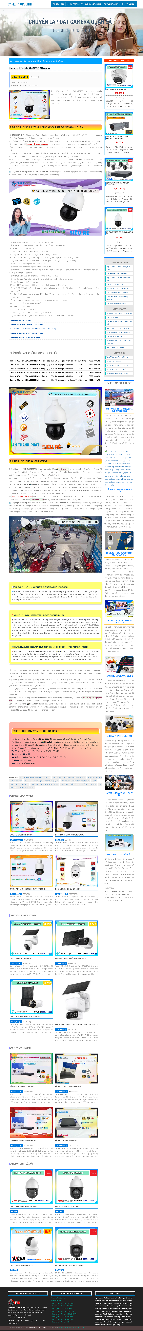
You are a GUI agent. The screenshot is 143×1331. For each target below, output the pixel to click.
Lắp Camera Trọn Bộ (75, 4)
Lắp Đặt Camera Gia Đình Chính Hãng (71, 1327)
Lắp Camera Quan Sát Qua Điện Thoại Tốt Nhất (69, 777)
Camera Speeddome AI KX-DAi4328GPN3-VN (119, 233)
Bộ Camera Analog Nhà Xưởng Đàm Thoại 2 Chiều (118, 184)
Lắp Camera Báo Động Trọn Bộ (117, 374)
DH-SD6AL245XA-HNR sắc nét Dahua (67, 889)
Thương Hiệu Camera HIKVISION (62, 1306)
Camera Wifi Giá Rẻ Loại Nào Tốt (119, 736)
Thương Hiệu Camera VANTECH (62, 1311)
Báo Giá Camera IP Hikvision (116, 303)
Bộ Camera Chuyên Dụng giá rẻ (117, 365)
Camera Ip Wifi (56, 1301)
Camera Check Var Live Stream (117, 273)
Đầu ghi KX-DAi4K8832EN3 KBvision (22, 1086)
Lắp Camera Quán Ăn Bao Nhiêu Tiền (119, 491)
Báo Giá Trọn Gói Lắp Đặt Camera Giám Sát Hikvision (119, 410)
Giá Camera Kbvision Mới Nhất (119, 854)
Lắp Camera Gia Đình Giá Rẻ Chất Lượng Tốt (35, 777)
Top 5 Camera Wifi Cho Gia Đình (117, 328)
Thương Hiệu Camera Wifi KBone (62, 1322)
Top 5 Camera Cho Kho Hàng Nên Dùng (118, 268)
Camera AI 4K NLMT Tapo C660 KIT (21, 958)
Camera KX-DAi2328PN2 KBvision (21, 835)
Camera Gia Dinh (20, 4)
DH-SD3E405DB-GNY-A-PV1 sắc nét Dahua (69, 835)
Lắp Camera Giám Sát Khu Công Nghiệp (75, 781)
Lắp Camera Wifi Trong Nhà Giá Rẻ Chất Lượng (118, 342)
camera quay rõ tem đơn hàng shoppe (117, 298)
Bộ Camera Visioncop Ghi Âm (116, 369)
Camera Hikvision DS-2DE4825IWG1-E (67, 1207)
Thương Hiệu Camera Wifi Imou (62, 1317)
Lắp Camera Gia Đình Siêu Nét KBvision (44, 784)
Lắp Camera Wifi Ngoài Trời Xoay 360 (119, 313)
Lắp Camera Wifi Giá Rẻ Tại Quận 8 (119, 676)
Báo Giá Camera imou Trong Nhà (118, 293)
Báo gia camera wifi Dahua (115, 336)
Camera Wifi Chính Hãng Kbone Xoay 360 (119, 323)
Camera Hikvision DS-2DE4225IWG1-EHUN (69, 1265)
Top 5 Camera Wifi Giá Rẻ (115, 347)
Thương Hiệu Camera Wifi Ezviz (62, 1319)
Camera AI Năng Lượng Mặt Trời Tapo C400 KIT (71, 958)
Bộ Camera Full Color (113, 361)
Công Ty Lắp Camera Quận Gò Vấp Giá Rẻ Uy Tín (42, 781)
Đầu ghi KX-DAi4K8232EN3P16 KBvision (68, 1086)
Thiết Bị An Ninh (128, 4)
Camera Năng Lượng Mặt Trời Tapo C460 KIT (25, 1017)
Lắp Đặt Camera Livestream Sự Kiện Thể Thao (119, 621)
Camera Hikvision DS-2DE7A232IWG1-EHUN (24, 1207)
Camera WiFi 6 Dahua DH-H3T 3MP (21, 1265)
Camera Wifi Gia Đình (93, 4)
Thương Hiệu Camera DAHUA (61, 1308)
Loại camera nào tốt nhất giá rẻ (117, 288)
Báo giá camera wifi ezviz (115, 284)
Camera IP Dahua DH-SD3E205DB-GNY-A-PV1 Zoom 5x (28, 889)
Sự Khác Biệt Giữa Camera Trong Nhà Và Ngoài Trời (119, 554)
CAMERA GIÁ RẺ (58, 4)
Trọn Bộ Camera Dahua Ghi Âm (117, 357)
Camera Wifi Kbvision (113, 317)
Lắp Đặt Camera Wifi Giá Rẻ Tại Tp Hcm (119, 794)
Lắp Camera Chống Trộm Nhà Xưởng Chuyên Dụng (78, 784)
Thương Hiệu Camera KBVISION (62, 1303)
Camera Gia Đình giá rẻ (59, 1298)
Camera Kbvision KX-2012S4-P (116, 89)
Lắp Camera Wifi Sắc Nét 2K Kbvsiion (119, 332)
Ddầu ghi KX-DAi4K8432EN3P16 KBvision (23, 1140)
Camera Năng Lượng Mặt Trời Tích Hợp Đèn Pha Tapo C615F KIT (76, 1025)
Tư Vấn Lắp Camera (112, 4)
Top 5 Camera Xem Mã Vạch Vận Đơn (118, 279)
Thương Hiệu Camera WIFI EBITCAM (64, 1314)
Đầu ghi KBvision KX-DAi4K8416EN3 (66, 1140)
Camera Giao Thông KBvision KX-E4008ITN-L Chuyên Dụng (117, 137)
